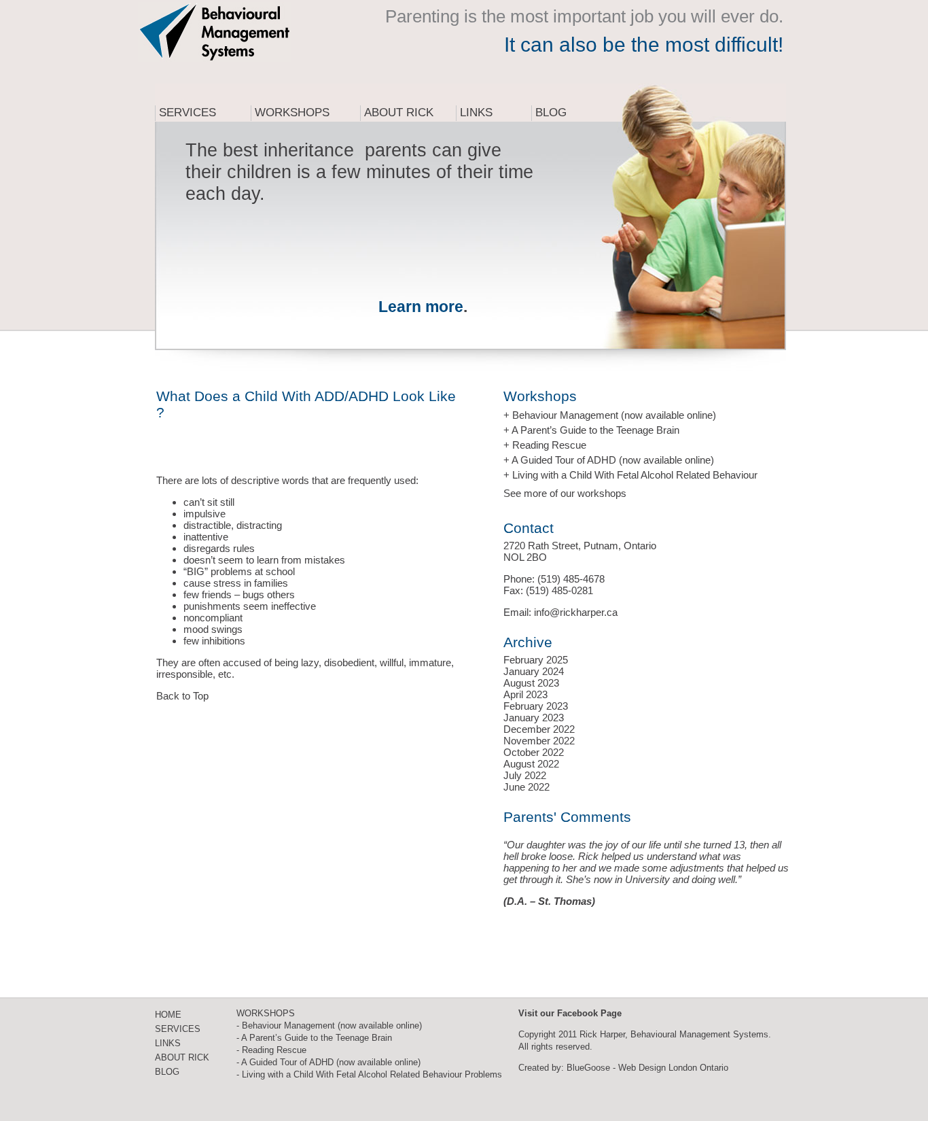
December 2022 (539, 729)
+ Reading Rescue (544, 445)
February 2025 (535, 660)
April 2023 (525, 694)
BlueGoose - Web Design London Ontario (647, 1068)
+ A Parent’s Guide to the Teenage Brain (591, 430)
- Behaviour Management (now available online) (329, 1025)
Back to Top (182, 696)
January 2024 (533, 671)
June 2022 (526, 787)
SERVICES (177, 1029)
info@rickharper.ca (576, 612)
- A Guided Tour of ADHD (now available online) (328, 1062)
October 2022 (533, 752)
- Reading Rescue (271, 1050)
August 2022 (531, 764)
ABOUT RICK (182, 1057)
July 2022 (524, 775)
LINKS (168, 1043)
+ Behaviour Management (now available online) (609, 415)
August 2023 (531, 683)
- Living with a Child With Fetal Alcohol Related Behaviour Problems (369, 1074)
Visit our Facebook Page (570, 1013)
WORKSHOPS (265, 1013)
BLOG (167, 1072)
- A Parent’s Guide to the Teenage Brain (314, 1038)
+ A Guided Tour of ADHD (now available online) (608, 460)
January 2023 (533, 717)
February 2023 (535, 706)
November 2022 (539, 740)
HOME (168, 1015)
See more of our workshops (564, 493)
